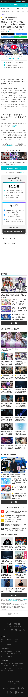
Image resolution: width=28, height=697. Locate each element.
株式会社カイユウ (11, 599)
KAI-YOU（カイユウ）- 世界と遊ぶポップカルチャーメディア (14, 5)
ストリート (8, 11)
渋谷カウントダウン (10, 243)
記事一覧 (3, 639)
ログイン (24, 1)
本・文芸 (3, 651)
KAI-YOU (3, 11)
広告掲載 (21, 663)
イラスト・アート (5, 653)
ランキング (15, 639)
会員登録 (18, 1)
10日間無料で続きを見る (14, 168)
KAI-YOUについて (5, 663)
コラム (20, 639)
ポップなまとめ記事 (6, 644)
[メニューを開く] (2, 5)
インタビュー (15, 641)
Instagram (20, 630)
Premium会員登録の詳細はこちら (14, 231)
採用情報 (10, 670)
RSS (23, 630)
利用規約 (15, 665)
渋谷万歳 (18, 11)
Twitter (4, 630)
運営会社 (3, 670)
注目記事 (9, 639)
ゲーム (19, 653)
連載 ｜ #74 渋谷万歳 (7, 19)
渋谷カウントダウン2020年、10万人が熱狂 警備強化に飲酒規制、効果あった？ (13, 24)
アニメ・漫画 (17, 651)
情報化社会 (9, 651)
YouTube (12, 630)
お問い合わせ (14, 663)
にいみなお (4, 31)
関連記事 (14, 126)
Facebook (8, 630)
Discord (16, 630)
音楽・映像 (14, 653)
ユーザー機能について (6, 665)
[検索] (26, 5)
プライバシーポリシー (6, 668)
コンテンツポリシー (13, 600)
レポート (13, 11)
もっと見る (14, 323)
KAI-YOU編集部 (23, 599)
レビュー (9, 641)
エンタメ (10, 656)
